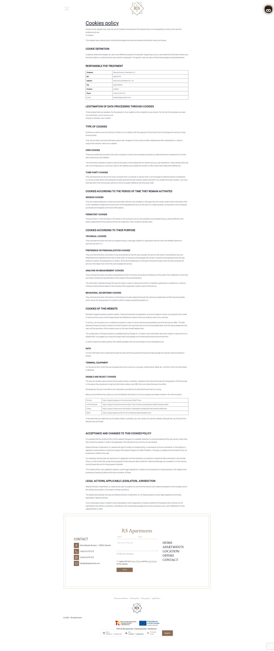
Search (167, 633)
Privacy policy (145, 598)
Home (167, 542)
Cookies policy (102, 23)
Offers (168, 555)
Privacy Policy (135, 561)
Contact (170, 560)
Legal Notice (152, 561)
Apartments (173, 547)
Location (171, 551)
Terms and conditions (121, 598)
